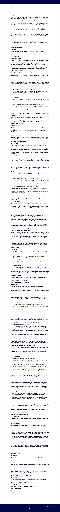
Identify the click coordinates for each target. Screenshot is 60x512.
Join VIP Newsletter (52, 506)
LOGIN (41, 2)
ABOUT (22, 2)
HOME (18, 2)
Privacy (46, 506)
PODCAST (27, 2)
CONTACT (37, 2)
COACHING (32, 2)
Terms (43, 506)
